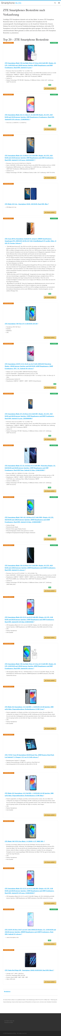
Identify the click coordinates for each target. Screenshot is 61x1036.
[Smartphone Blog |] (11, 2)
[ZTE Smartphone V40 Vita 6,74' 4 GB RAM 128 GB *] (30, 313)
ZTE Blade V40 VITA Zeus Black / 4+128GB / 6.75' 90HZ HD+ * (25, 841)
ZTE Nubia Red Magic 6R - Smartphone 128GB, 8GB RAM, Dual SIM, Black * (29, 970)
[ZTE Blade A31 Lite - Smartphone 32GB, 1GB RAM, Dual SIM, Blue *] (30, 194)
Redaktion (7, 991)
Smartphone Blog (11, 1033)
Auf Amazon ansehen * (50, 88)
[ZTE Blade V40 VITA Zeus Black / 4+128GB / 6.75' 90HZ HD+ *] (30, 831)
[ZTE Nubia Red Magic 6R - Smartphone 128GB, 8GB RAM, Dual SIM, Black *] (30, 960)
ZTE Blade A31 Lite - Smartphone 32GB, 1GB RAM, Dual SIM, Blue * (27, 204)
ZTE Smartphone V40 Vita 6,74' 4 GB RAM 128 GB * (21, 323)
